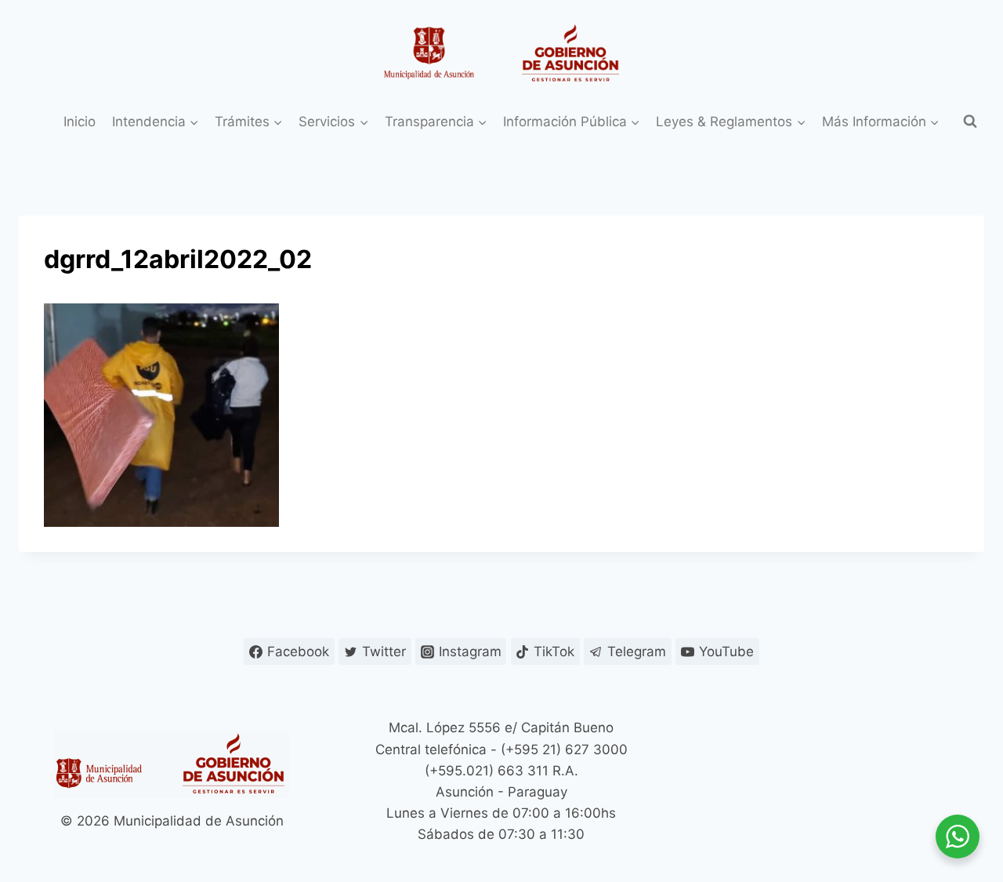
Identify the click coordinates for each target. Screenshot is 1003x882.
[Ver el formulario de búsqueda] (970, 121)
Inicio (79, 121)
